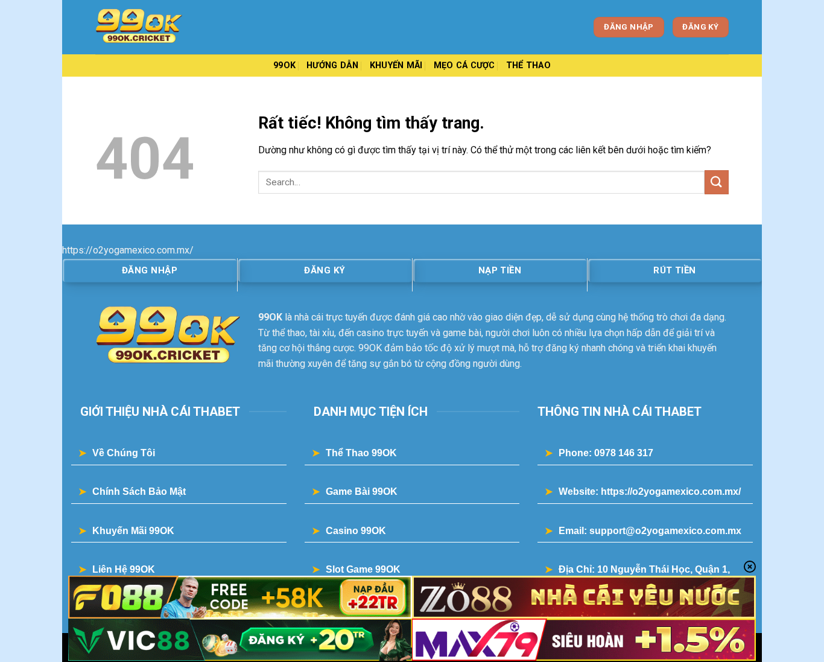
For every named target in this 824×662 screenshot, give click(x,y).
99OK (284, 65)
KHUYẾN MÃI (396, 65)
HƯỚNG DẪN (332, 65)
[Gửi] (717, 182)
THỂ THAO (528, 65)
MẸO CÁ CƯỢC (464, 65)
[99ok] (155, 27)
